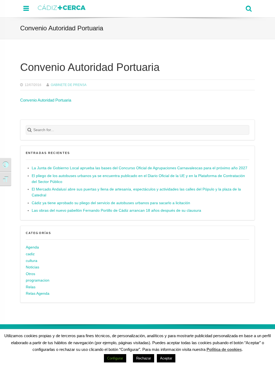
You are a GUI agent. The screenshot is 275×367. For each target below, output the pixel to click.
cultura (31, 261)
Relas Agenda (37, 294)
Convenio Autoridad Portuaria (45, 100)
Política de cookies (224, 349)
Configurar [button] (115, 358)
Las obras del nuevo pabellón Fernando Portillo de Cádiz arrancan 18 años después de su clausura (116, 210)
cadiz (30, 254)
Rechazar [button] (143, 358)
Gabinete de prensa (68, 85)
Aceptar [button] (166, 358)
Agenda (32, 247)
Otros (30, 274)
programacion (37, 280)
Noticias (32, 267)
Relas (30, 287)
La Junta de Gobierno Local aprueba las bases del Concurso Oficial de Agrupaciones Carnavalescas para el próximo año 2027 (139, 168)
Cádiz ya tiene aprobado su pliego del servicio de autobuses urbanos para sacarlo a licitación (111, 203)
